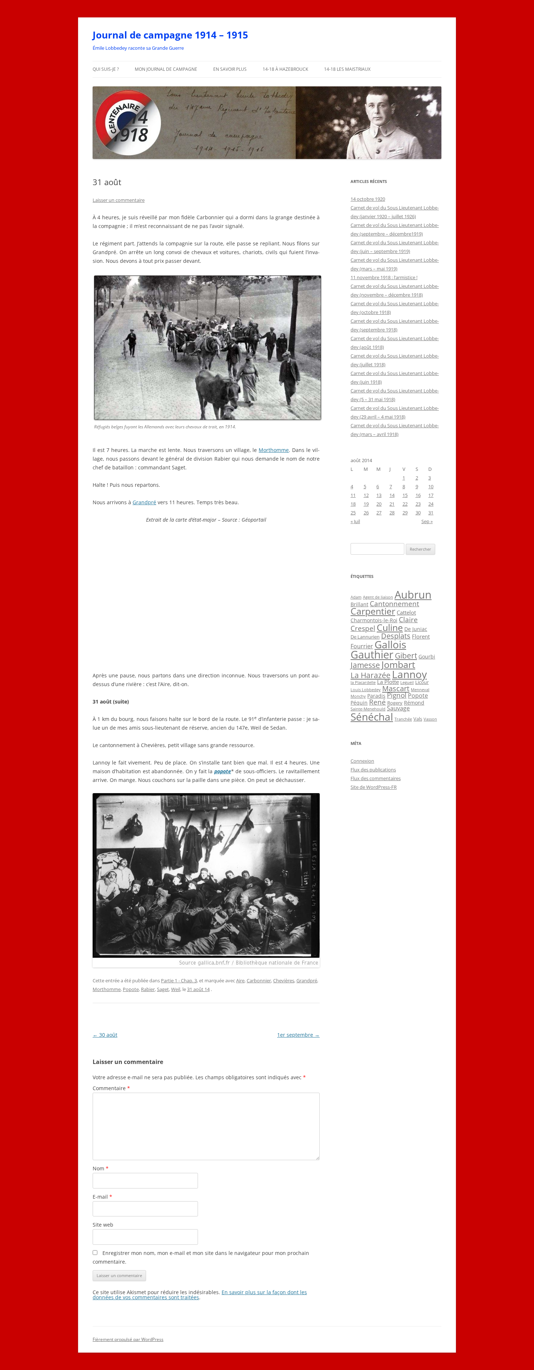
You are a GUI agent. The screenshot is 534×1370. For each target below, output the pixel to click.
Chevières (283, 980)
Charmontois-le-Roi (374, 620)
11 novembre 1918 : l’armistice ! (384, 277)
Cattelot (406, 612)
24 (430, 504)
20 (378, 504)
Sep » (427, 521)
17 (430, 495)
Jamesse (365, 665)
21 (392, 504)
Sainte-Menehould (368, 708)
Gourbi (426, 656)
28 (392, 512)
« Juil (355, 521)
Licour (422, 682)
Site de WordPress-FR (374, 787)
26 (366, 512)
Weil (175, 989)
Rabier (148, 989)
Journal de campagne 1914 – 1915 (170, 34)
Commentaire (111, 1088)
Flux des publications (373, 769)
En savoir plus (230, 69)
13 (378, 495)
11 (353, 495)
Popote (131, 989)
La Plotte (388, 681)
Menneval (420, 689)
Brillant (359, 604)
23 (418, 504)
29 (405, 512)
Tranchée (403, 719)
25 (353, 512)
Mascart (395, 688)
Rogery (394, 703)
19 (366, 504)
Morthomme (274, 450)
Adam (356, 597)
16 (418, 495)
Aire (240, 980)
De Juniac (415, 628)
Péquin (359, 702)
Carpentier (373, 611)
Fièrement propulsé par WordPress (128, 1339)
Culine (390, 627)
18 (353, 504)
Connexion (362, 761)
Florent (421, 636)
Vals (417, 718)
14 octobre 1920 (368, 199)
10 (430, 486)
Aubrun (413, 594)
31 (430, 512)
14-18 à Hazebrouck (285, 69)
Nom (101, 1168)
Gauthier (372, 654)
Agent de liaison (378, 597)
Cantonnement (394, 603)
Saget (163, 989)
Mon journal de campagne (166, 69)
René (377, 702)
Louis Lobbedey (366, 689)
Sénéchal (372, 716)
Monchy (358, 696)
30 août (105, 1034)
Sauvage (398, 708)
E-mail (102, 1196)
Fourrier (362, 646)
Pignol (396, 695)
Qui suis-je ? (106, 69)
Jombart (398, 664)
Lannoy (409, 674)
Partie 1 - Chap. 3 (179, 980)
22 (405, 504)
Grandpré (144, 502)
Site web (103, 1224)
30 (418, 512)
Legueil (407, 682)
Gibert (406, 656)
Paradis (376, 696)
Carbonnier (259, 980)
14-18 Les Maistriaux (347, 69)
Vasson (430, 719)
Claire (408, 619)
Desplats (395, 636)
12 (366, 495)
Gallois (390, 644)
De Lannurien (365, 636)
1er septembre (298, 1034)
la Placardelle (363, 682)
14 (392, 495)
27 (378, 512)
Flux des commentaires (376, 778)
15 (405, 495)
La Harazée (371, 675)
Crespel (363, 628)
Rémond (414, 702)
